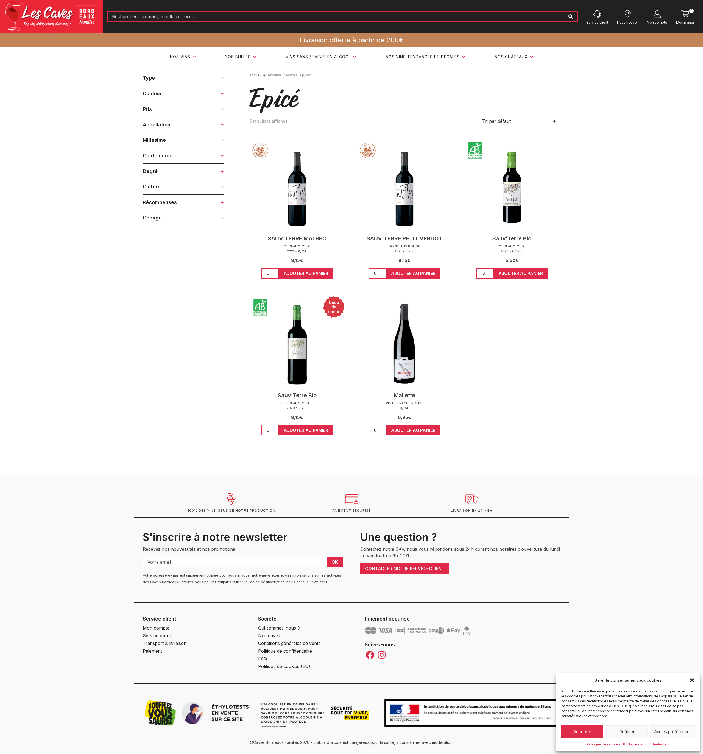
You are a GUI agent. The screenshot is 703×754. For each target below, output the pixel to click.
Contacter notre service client (405, 568)
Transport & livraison (164, 643)
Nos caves (269, 635)
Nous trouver (627, 22)
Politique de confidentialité (645, 744)
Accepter (582, 731)
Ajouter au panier (306, 273)
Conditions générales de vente (289, 643)
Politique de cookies (603, 744)
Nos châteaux (511, 56)
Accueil (255, 75)
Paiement (152, 651)
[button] (692, 680)
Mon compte (657, 22)
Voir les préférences (672, 731)
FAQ (262, 658)
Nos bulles (238, 56)
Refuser (626, 731)
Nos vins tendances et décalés (423, 56)
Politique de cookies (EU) (284, 666)
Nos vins (180, 56)
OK (334, 562)
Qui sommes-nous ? (279, 628)
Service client (597, 22)
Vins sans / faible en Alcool (318, 56)
